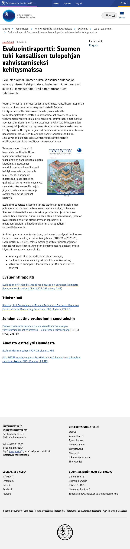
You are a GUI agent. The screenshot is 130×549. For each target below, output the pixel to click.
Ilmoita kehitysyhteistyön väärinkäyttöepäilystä (93, 493)
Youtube (7, 493)
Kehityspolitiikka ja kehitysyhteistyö (53, 28)
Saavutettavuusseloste (89, 510)
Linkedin (7, 485)
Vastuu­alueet (22, 28)
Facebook (8, 489)
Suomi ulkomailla (78, 480)
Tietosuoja (59, 510)
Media (123, 3)
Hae (113, 15)
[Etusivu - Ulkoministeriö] (19, 15)
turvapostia (15, 451)
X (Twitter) (8, 476)
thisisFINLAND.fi (77, 485)
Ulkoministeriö (76, 476)
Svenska (67, 3)
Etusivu (6, 28)
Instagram (8, 480)
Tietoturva (71, 510)
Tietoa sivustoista (44, 510)
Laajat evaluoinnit (102, 28)
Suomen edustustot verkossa (18, 510)
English (79, 3)
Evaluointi (82, 28)
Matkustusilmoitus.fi (79, 489)
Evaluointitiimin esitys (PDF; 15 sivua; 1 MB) (28, 350)
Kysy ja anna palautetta (115, 510)
